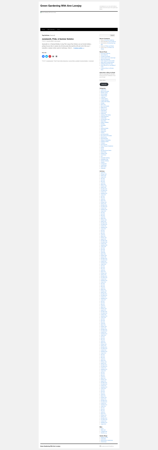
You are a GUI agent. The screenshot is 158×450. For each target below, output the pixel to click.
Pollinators (103, 143)
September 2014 (104, 351)
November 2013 (104, 366)
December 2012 (104, 382)
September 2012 (104, 387)
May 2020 (103, 251)
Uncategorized (49, 61)
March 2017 (103, 307)
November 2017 (104, 295)
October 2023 (103, 191)
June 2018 (103, 285)
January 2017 (103, 310)
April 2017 (103, 305)
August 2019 (103, 264)
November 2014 (104, 348)
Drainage (102, 103)
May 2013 (103, 375)
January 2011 (103, 416)
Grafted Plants (103, 117)
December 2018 (104, 276)
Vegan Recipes (104, 165)
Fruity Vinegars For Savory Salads (108, 60)
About (58, 29)
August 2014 (103, 353)
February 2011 (104, 415)
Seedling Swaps (104, 153)
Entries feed (103, 430)
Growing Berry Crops (105, 119)
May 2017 (103, 304)
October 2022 (103, 208)
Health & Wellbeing (105, 122)
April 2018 (103, 288)
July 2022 (103, 212)
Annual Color (103, 89)
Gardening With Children (106, 115)
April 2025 (103, 172)
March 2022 (103, 218)
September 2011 (104, 404)
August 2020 (103, 246)
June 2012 (103, 391)
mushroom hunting (104, 128)
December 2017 (104, 293)
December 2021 (104, 222)
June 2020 (103, 249)
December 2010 (104, 418)
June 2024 (103, 180)
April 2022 (103, 217)
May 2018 (103, 286)
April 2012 (103, 394)
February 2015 (104, 344)
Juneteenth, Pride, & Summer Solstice (58, 39)
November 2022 (104, 206)
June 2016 (103, 320)
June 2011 (103, 409)
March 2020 (103, 254)
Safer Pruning (103, 151)
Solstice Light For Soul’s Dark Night (108, 57)
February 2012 (104, 397)
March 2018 (103, 289)
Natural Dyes (103, 131)
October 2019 (103, 261)
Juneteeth (77, 61)
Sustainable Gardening (105, 157)
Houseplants (103, 125)
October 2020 (103, 243)
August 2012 (103, 388)
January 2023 (103, 203)
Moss (102, 126)
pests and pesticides (105, 134)
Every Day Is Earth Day (109, 40)
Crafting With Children (105, 101)
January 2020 (103, 256)
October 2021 (103, 225)
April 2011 (103, 412)
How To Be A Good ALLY (62, 61)
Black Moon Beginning (105, 59)
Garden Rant (103, 438)
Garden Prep (103, 113)
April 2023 (103, 199)
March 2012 (103, 396)
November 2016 (104, 313)
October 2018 (103, 279)
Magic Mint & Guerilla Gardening (107, 62)
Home (43, 29)
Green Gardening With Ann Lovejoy (61, 5)
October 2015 (103, 332)
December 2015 (104, 329)
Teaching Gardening (105, 160)
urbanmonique (103, 441)
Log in (102, 428)
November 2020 (104, 242)
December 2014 (104, 347)
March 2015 (103, 342)
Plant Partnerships (104, 138)
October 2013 (103, 367)
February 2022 (104, 220)
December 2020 (104, 240)
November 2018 (104, 277)
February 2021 (104, 237)
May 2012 (103, 393)
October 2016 (103, 314)
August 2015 (103, 335)
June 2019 (103, 267)
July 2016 (103, 319)
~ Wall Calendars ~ (51, 29)
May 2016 (103, 322)
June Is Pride (72, 61)
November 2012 (104, 384)
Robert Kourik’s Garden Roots (107, 440)
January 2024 (103, 187)
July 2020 (103, 248)
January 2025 (103, 175)
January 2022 (103, 221)
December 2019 (104, 258)
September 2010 (104, 422)
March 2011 (103, 413)
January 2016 (103, 327)
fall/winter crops (104, 109)
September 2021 (104, 227)
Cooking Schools (104, 98)
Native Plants (103, 129)
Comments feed (104, 431)
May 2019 (103, 268)
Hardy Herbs (103, 120)
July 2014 (103, 354)
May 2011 (103, 410)
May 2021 (103, 233)
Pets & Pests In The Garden (106, 135)
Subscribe (104, 84)
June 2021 (103, 231)
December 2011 (104, 400)
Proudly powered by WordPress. (107, 446)
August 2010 (103, 424)
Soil (101, 156)
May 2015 (103, 339)
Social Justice (103, 154)
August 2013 (103, 370)
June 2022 (103, 214)
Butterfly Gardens (104, 92)
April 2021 (103, 234)
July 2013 (103, 372)
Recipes (102, 149)
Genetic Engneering (105, 116)
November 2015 (104, 330)
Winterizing (103, 168)
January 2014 (103, 363)
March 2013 (103, 378)
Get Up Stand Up (112, 41)
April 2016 (103, 323)
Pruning (102, 147)
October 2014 (103, 350)
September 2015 (104, 333)
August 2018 (103, 282)
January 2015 (103, 345)
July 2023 (103, 196)
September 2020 (104, 245)
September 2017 (104, 298)
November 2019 (104, 259)
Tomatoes (103, 162)
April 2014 (103, 359)
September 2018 (104, 280)
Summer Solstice (84, 61)
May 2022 (103, 215)
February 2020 (104, 255)
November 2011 (104, 401)
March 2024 (103, 184)
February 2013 (104, 379)
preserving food (104, 144)
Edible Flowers (104, 107)
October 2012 (103, 385)
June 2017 (103, 302)
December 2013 (104, 364)
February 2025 (104, 174)
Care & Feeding (104, 94)
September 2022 (104, 209)
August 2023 (103, 194)
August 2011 (103, 406)
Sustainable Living (104, 159)
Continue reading (79, 48)
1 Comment (91, 61)
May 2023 (103, 197)
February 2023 (104, 202)
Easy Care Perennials (105, 106)
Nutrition (102, 132)
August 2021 (103, 228)
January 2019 (103, 274)
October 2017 (103, 296)
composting (103, 97)
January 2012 (103, 398)
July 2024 (103, 178)
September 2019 (104, 262)
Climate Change (104, 95)
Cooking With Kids (105, 100)
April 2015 (103, 341)
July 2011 (103, 407)
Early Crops (103, 104)
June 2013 (103, 373)
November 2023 (104, 190)
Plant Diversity (104, 137)
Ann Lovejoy (57, 41)
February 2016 (104, 326)
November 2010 (104, 419)
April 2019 (103, 270)
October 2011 (103, 403)
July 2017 (103, 301)
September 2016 (104, 316)
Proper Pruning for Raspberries (107, 146)
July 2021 (103, 230)
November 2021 (104, 224)
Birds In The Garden (105, 91)
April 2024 (103, 183)
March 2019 (103, 271)
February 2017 (104, 308)
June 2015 (103, 338)
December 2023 (104, 188)
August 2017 (103, 299)
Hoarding (103, 123)
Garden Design (104, 112)
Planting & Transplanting (106, 140)
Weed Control (103, 166)
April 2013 (103, 376)
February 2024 (104, 186)
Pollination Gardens (105, 141)
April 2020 (103, 252)
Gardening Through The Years (107, 63)
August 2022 (103, 211)
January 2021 (103, 239)
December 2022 (104, 205)
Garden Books (104, 110)
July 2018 (103, 283)
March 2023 (103, 200)
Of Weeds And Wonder (109, 46)
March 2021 (103, 236)
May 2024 (103, 181)
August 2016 (103, 317)
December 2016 (104, 311)
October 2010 (103, 421)
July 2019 (103, 265)
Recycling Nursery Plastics (106, 150)
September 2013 (104, 369)
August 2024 (103, 177)
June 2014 (103, 356)
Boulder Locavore (104, 437)
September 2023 (104, 193)
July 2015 (103, 336)
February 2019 (104, 273)
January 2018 (103, 292)
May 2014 (103, 357)
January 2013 (103, 381)
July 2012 (103, 390)
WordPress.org (104, 432)
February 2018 (104, 291)
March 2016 (103, 325)
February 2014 (104, 361)
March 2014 (103, 360)
